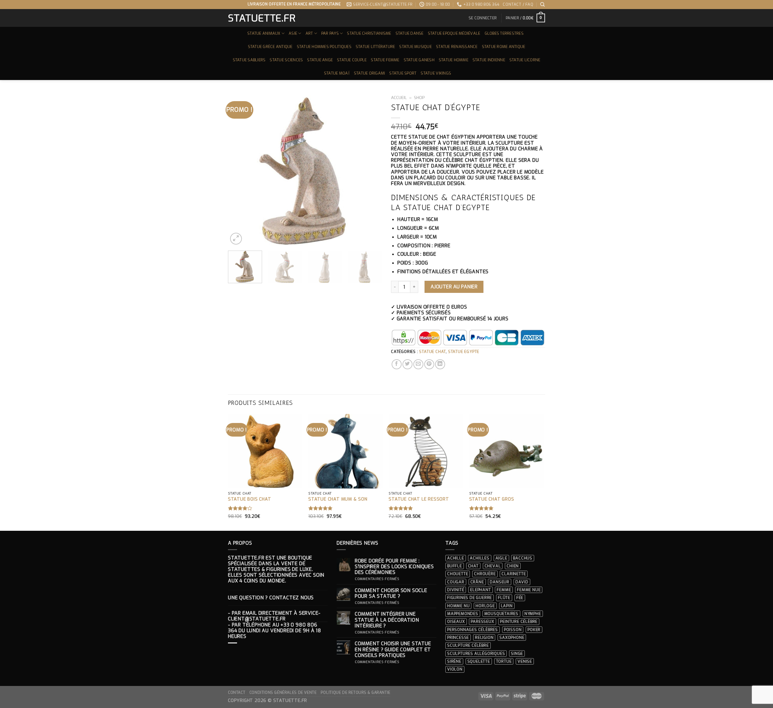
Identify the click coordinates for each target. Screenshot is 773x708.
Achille (455, 558)
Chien (513, 566)
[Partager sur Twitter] (407, 364)
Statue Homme (453, 59)
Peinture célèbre (518, 621)
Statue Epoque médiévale (454, 33)
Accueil (399, 97)
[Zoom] (236, 239)
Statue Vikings (436, 73)
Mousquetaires (501, 613)
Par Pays (330, 33)
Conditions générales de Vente (283, 692)
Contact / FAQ (518, 4)
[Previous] (238, 169)
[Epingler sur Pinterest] (429, 364)
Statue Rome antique (503, 46)
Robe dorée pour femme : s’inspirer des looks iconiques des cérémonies (394, 566)
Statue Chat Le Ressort (419, 499)
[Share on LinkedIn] (440, 364)
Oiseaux (456, 621)
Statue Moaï (337, 73)
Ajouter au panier (454, 287)
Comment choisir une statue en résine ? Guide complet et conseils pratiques (393, 649)
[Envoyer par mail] (418, 364)
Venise (525, 661)
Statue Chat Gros (491, 499)
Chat (473, 566)
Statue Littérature (375, 46)
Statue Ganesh (419, 59)
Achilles (479, 558)
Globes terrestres (504, 33)
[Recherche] (542, 4)
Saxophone (511, 637)
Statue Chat (432, 351)
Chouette (457, 573)
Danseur (499, 582)
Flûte (504, 597)
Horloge (485, 605)
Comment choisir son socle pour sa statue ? (391, 593)
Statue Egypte (463, 351)
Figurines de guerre (469, 597)
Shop (419, 97)
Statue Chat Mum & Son (337, 499)
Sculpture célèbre (468, 645)
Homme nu (458, 605)
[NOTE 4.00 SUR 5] (240, 508)
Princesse (458, 637)
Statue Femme (385, 59)
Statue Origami (369, 73)
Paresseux (482, 621)
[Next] (371, 169)
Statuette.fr (261, 18)
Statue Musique (415, 46)
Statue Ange (320, 59)
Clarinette (514, 573)
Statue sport (402, 73)
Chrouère (485, 573)
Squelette (478, 661)
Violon (455, 669)
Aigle (501, 558)
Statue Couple (352, 59)
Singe (517, 653)
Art (309, 33)
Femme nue (528, 589)
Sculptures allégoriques (476, 653)
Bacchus (522, 558)
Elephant (480, 589)
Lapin (507, 605)
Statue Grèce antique (270, 46)
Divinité (455, 589)
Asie (293, 33)
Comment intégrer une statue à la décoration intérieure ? (387, 620)
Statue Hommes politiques (324, 46)
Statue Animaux (264, 33)
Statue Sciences (286, 59)
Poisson (513, 629)
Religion (484, 637)
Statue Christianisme (369, 33)
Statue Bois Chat (249, 499)
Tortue (504, 661)
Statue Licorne (524, 59)
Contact (236, 692)
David (521, 582)
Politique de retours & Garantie (355, 692)
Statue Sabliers (249, 59)
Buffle (454, 566)
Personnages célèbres (472, 629)
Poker (534, 629)
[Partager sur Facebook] (397, 364)
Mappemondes (462, 613)
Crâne (477, 582)
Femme (504, 589)
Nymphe (532, 613)
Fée (519, 597)
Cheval (493, 566)
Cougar (455, 582)
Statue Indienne (489, 59)
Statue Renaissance (457, 46)
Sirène (454, 661)
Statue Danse (410, 33)
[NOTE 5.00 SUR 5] (320, 508)
